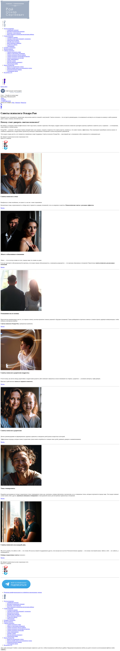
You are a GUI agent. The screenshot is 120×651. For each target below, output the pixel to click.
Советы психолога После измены (16, 55)
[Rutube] (4, 81)
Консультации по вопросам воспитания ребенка (20, 34)
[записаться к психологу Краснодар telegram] (1, 105)
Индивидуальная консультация (15, 31)
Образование (10, 46)
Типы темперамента (12, 59)
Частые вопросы (8, 49)
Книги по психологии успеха (15, 66)
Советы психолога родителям (15, 58)
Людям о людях (11, 60)
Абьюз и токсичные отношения (16, 53)
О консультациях (8, 36)
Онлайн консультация (13, 41)
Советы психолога (9, 50)
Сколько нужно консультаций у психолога (19, 39)
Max (13, 102)
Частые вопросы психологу (14, 62)
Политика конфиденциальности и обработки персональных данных (23, 592)
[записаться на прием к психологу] (1, 104)
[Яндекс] (4, 84)
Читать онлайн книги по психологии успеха (19, 68)
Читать (2, 208)
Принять (3, 649)
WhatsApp (23, 102)
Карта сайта (4, 86)
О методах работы (12, 44)
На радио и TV (8, 72)
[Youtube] (4, 79)
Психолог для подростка (14, 33)
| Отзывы (3, 99)
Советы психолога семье (14, 52)
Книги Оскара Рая (9, 65)
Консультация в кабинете (14, 43)
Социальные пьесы (12, 71)
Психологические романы (14, 69)
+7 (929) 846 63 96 (6, 101)
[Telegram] (4, 82)
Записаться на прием (13, 40)
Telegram (17, 102)
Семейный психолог (13, 30)
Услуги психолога (9, 28)
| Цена (2, 98)
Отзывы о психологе (9, 47)
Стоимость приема (12, 37)
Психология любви (12, 63)
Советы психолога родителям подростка (18, 56)
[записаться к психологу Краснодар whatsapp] (1, 108)
